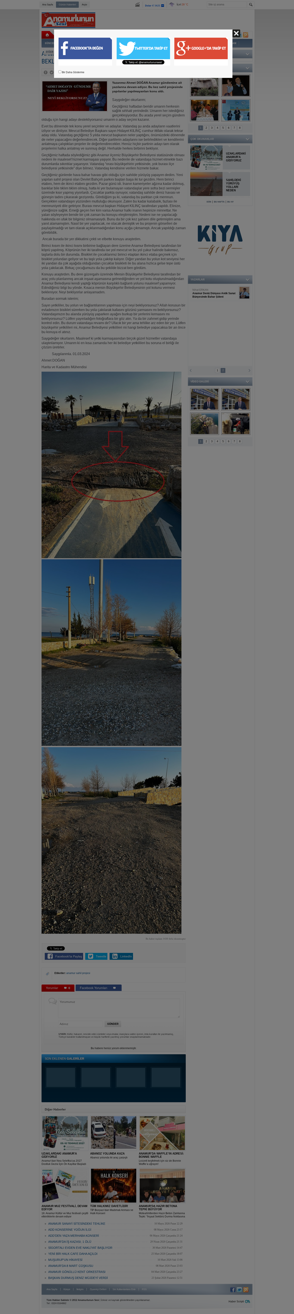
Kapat (236, 33)
